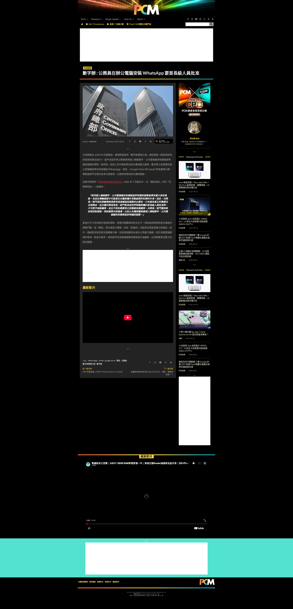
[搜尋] (211, 24)
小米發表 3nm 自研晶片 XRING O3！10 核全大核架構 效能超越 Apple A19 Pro (193, 221)
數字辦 (99, 364)
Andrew (93, 141)
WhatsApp (93, 360)
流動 (180, 338)
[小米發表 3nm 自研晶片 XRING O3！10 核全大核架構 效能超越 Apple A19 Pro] (194, 206)
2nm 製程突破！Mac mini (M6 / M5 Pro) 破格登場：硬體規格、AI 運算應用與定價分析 (194, 185)
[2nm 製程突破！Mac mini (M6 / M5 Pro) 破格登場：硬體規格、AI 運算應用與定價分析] (194, 170)
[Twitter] (208, 19)
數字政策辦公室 (89, 364)
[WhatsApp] (135, 141)
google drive (110, 360)
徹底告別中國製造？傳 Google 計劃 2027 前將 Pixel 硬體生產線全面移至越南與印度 (194, 237)
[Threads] (200, 19)
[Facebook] (188, 19)
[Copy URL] (145, 141)
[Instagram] (192, 19)
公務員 (124, 360)
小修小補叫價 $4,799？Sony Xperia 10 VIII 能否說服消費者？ (194, 333)
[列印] (150, 141)
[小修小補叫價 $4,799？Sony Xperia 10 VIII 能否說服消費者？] (194, 319)
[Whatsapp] (204, 19)
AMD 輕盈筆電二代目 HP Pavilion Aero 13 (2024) (103, 371)
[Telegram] (140, 141)
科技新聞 (87, 68)
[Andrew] (194, 127)
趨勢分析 (182, 260)
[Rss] (213, 19)
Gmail (101, 360)
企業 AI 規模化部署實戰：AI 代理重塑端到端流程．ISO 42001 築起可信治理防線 (194, 254)
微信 (118, 360)
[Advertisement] (146, 44)
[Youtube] (196, 19)
